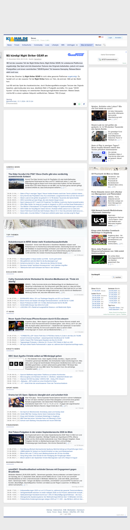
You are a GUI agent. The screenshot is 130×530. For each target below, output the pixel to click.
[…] (62, 187)
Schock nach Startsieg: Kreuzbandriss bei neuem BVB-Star (40, 420)
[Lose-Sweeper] (104, 46)
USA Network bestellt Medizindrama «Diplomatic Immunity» (106, 211)
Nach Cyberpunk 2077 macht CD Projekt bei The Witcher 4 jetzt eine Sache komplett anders (52, 202)
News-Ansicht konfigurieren (117, 312)
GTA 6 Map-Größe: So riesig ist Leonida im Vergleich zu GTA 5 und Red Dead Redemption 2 (52, 204)
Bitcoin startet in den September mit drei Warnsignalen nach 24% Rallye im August (48, 458)
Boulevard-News (14, 272)
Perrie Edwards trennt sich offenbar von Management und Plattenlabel (106, 193)
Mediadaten (71, 510)
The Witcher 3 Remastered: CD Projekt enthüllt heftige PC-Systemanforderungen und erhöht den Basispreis (57, 206)
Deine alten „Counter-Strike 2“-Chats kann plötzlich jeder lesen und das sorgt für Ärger (50, 213)
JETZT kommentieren (109, 59)
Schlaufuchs (26, 45)
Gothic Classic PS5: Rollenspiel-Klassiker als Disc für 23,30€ (41, 340)
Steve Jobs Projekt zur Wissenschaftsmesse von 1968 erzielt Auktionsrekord (107, 251)
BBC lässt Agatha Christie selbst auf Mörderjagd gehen (35, 355)
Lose (47, 45)
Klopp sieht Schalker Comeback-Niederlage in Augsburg (39, 416)
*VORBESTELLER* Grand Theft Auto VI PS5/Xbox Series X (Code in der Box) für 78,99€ (50, 336)
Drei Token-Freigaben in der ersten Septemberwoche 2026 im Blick (40, 432)
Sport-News (12, 388)
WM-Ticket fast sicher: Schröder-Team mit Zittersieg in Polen (40, 418)
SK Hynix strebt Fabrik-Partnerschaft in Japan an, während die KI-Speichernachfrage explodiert (53, 344)
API (78, 512)
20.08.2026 (113, 296)
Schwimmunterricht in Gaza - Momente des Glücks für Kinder (41, 263)
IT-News (10, 312)
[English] (102, 37)
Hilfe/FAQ (73, 512)
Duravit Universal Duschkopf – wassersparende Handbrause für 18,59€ (45, 338)
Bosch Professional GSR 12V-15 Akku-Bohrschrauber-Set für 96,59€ (43, 303)
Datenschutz (57, 510)
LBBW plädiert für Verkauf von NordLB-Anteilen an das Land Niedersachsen (46, 451)
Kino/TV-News (13, 349)
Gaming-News (13, 167)
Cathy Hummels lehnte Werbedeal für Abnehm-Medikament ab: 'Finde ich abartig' (44, 280)
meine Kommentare (109, 314)
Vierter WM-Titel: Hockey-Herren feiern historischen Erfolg (40, 414)
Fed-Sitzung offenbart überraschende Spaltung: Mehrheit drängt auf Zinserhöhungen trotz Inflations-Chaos (57, 449)
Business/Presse (14, 462)
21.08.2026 (113, 294)
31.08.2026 (96, 290)
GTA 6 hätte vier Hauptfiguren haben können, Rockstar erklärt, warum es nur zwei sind (49, 208)
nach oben (120, 515)
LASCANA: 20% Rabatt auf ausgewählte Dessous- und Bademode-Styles (45, 307)
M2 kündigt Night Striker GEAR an (27, 55)
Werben (98, 45)
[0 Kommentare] (11, 103)
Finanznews (12, 425)
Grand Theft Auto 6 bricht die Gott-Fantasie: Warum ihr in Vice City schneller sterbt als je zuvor (52, 211)
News (9, 45)
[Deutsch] (100, 37)
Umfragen (72, 45)
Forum (16, 45)
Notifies (123, 314)
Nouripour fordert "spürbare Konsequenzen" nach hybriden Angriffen (44, 265)
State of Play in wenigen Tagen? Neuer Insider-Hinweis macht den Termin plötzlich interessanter (53, 193)
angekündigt (72, 76)
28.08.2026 (96, 299)
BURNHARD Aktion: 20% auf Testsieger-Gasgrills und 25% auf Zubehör (45, 298)
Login (110, 37)
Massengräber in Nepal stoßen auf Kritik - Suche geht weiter (41, 259)
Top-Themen (12, 235)
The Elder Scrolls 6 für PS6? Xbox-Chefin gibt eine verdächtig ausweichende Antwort (38, 175)
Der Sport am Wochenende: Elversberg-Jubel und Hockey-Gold (42, 412)
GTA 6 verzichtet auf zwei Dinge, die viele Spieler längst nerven (42, 200)
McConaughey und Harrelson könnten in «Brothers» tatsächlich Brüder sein (46, 377)
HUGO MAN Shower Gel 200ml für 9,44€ (34, 305)
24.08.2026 (96, 307)
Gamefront (37, 59)
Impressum (80, 510)
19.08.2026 (113, 298)
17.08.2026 (113, 302)
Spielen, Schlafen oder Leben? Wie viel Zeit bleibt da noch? (106, 107)
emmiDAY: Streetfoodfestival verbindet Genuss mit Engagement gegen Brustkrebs (42, 470)
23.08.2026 (113, 290)
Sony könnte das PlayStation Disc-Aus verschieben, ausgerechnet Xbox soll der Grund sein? (52, 195)
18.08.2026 (113, 300)
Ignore (118, 314)
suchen (118, 277)
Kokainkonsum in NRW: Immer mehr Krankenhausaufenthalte (38, 241)
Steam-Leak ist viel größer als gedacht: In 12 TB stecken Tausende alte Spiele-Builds (49, 198)
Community (38, 45)
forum (124, 63)
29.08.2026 (96, 297)
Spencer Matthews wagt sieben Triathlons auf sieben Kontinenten (42, 374)
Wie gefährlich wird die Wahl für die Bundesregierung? (39, 261)
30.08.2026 (96, 295)
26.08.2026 (96, 303)
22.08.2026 (113, 293)
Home (49, 512)
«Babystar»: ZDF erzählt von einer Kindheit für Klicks (38, 381)
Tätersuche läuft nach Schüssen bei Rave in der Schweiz (39, 267)
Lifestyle (55, 45)
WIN (62, 45)
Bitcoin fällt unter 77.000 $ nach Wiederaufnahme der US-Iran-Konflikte (44, 453)
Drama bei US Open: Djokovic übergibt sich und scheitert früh (38, 394)
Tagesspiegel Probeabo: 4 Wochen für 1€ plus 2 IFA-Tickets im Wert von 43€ (46, 342)
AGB (64, 510)
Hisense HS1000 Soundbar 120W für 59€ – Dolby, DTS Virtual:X (42, 379)
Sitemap (49, 510)
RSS (82, 512)
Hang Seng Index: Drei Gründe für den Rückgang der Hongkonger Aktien (45, 455)
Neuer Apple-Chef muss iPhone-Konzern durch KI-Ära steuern (38, 318)
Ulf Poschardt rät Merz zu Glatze (105, 173)
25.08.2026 (96, 305)
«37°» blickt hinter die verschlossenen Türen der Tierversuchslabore (43, 383)
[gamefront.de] (11, 101)
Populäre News (114, 307)
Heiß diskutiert (114, 309)
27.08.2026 (96, 301)
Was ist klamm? (87, 45)
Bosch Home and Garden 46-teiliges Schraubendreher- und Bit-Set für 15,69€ (47, 300)
